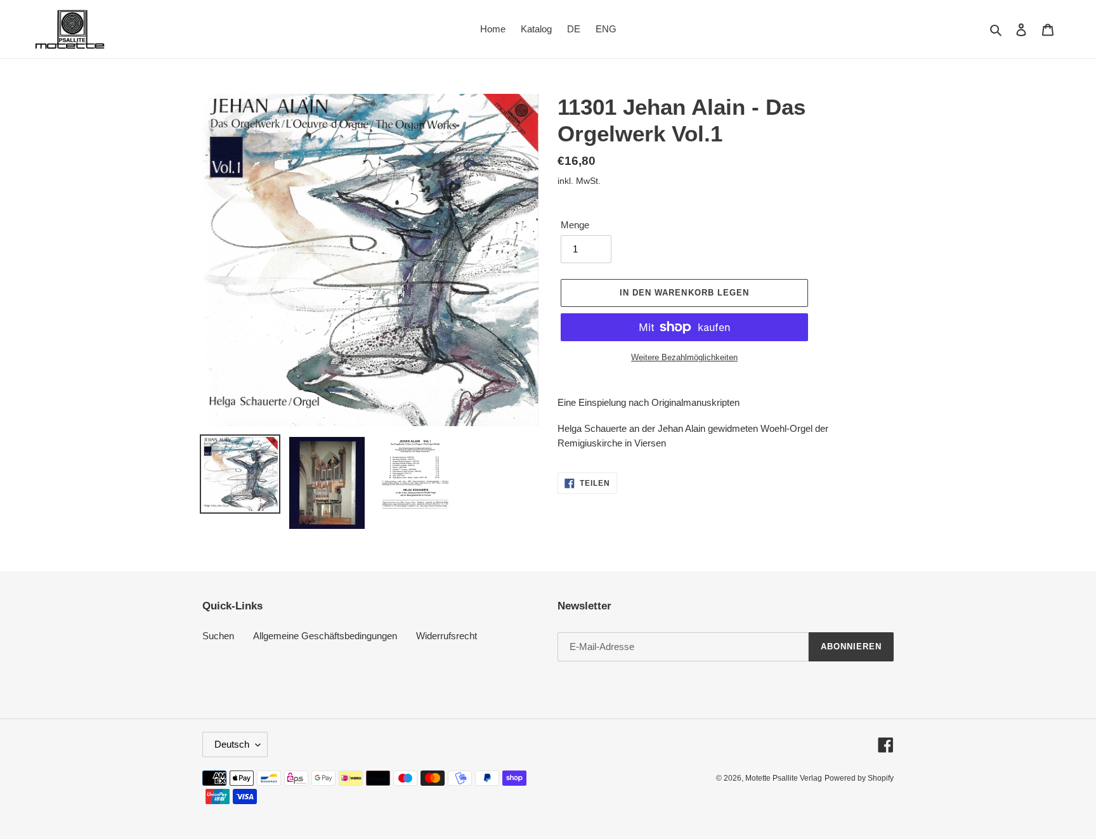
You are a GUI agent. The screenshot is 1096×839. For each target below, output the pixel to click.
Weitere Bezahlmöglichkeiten (684, 357)
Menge (575, 224)
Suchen (218, 635)
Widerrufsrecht (446, 635)
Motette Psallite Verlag (783, 778)
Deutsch (231, 744)
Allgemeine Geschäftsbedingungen (325, 635)
